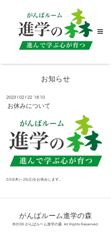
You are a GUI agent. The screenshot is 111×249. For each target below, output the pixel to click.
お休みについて (29, 106)
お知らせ (55, 79)
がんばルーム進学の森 (55, 215)
